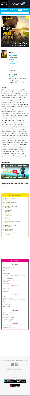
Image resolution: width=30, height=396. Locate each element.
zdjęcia (11, 72)
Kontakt (25, 360)
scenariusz (12, 63)
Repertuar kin (14, 9)
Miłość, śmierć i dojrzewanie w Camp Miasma (14, 299)
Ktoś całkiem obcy (7, 298)
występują (11, 76)
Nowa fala (5, 277)
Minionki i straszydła (10, 233)
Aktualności (5, 9)
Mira (4, 301)
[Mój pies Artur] (4, 54)
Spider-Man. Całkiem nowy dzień (13, 199)
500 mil (4, 296)
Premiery (25, 9)
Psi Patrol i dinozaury (10, 202)
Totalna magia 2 (7, 321)
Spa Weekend (6, 306)
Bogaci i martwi (6, 269)
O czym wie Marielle (8, 278)
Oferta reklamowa (19, 360)
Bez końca (5, 314)
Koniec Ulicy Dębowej (10, 225)
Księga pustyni (9, 210)
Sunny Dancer (6, 291)
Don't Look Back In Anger (9, 316)
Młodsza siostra (7, 303)
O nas (3, 360)
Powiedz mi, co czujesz (9, 327)
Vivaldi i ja (5, 281)
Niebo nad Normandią (8, 319)
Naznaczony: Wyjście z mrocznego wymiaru (13, 221)
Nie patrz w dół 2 (7, 304)
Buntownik (8, 217)
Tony (4, 307)
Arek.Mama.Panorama (8, 267)
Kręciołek (5, 272)
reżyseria (11, 59)
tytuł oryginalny (13, 55)
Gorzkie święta (6, 288)
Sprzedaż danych (10, 360)
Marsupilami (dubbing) (8, 317)
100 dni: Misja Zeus (7, 312)
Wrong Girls (6, 283)
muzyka (11, 67)
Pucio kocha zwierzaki (11, 206)
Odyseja (7, 214)
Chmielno (4, 185)
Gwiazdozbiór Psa (7, 290)
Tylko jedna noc (9, 229)
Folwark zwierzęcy (7, 326)
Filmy (20, 9)
